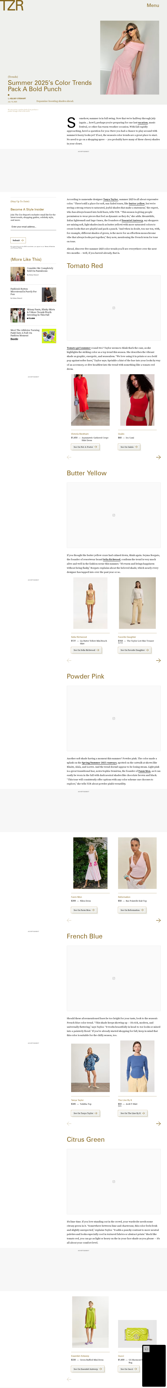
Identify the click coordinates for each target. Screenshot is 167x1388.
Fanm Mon (144, 771)
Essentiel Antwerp (132, 220)
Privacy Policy (17, 248)
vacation (143, 122)
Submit (16, 240)
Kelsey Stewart (18, 98)
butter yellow (137, 203)
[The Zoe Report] (11, 5)
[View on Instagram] (114, 308)
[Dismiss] (163, 1347)
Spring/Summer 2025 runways (99, 762)
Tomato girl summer (79, 347)
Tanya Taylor (110, 199)
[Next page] (158, 457)
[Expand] (145, 1347)
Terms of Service (50, 246)
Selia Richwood (111, 559)
